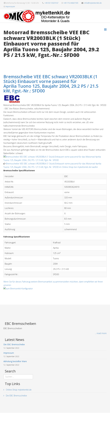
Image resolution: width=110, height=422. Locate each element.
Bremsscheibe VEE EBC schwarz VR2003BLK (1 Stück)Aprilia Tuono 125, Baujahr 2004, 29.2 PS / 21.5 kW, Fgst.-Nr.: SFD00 (50, 84)
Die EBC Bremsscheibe (16, 395)
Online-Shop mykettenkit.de (18, 389)
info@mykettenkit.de (93, 3)
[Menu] (105, 29)
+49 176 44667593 (70, 3)
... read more (101, 333)
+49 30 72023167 (51, 3)
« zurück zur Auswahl (12, 61)
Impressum (10, 6)
